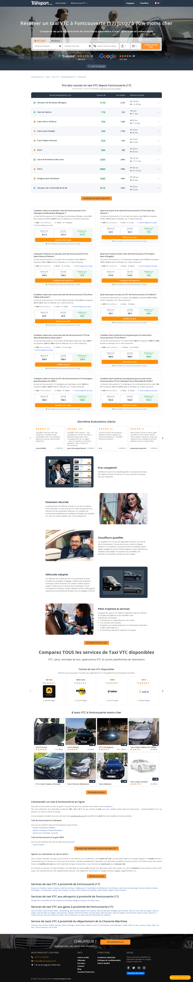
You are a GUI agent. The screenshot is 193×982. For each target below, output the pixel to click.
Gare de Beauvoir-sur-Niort (74, 915)
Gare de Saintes (38, 844)
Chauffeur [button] (144, 3)
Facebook (128, 968)
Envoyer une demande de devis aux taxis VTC (96, 848)
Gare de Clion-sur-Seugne (46, 913)
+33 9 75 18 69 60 (97, 67)
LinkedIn (139, 968)
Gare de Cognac (146, 911)
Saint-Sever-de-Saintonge (128, 888)
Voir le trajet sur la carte (44, 225)
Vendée (51, 925)
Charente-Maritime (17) (68, 77)
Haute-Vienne (80, 925)
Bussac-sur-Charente (38, 888)
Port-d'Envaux (113, 888)
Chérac (78, 890)
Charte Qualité (103, 963)
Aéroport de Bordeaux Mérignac (44, 828)
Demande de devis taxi (96, 643)
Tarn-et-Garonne (41, 927)
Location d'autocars (85, 972)
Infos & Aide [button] (60, 3)
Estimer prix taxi (96, 876)
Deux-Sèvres (43, 925)
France (48, 77)
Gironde (58, 925)
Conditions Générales (106, 957)
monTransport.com (37, 77)
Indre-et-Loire (133, 925)
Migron (111, 890)
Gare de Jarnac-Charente (65, 913)
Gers (33, 927)
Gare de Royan (94, 913)
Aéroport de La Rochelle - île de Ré (45, 833)
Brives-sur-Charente (89, 890)
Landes (125, 925)
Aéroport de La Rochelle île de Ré (43, 900)
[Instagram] (144, 968)
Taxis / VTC (55, 77)
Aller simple (41, 41)
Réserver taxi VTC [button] (78, 3)
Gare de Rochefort (81, 913)
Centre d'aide (83, 957)
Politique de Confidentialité (109, 960)
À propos (81, 963)
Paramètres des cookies (136, 973)
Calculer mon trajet (63, 240)
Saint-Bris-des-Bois (67, 888)
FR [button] (158, 3)
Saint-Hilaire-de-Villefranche (97, 888)
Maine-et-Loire (91, 925)
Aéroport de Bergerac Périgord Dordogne (47, 830)
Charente (34, 925)
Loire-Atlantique (115, 925)
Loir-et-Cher (52, 927)
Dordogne (71, 925)
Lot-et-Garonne (103, 925)
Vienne (64, 925)
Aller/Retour (55, 41)
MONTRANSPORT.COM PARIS (45, 952)
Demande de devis (96, 792)
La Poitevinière (46, 890)
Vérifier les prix (129, 319)
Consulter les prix (151, 46)
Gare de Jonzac (106, 913)
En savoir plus (115, 942)
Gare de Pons (134, 911)
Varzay (54, 890)
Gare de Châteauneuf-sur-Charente (97, 915)
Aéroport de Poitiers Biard (89, 900)
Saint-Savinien (63, 890)
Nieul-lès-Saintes (152, 888)
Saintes (49, 888)
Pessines (141, 888)
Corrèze (142, 925)
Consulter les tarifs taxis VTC (96, 198)
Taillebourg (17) (81, 888)
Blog (79, 969)
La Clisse (72, 890)
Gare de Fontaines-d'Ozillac (54, 915)
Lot (157, 925)
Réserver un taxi (130, 237)
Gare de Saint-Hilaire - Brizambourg (56, 911)
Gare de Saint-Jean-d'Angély (107, 911)
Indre (153, 925)
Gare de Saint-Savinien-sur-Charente (83, 911)
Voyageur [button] (130, 3)
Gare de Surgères (119, 913)
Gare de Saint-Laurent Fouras (137, 913)
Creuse (148, 925)
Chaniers (56, 888)
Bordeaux (108, 806)
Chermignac (35, 890)
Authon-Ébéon (102, 890)
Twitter (133, 968)
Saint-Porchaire (120, 890)
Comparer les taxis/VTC (63, 280)
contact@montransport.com (45, 961)
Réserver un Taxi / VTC (180, 977)
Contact (80, 966)
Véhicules (81, 960)
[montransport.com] (42, 3)
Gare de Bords (123, 911)
